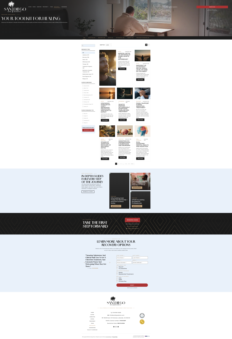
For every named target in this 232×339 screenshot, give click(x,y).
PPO (120, 278)
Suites (29, 6)
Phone (118, 260)
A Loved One (123, 268)
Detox (121, 272)
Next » (132, 163)
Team (51, 6)
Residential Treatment (126, 274)
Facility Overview (92, 329)
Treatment (45, 6)
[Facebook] (114, 327)
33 (128, 163)
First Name (120, 255)
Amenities (39, 6)
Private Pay (122, 281)
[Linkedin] (118, 327)
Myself (121, 266)
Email (134, 260)
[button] (84, 38)
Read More (122, 68)
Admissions (64, 6)
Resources (56, 6)
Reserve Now (88, 130)
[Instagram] (116, 327)
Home (92, 312)
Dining (34, 6)
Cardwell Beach (109, 336)
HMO (120, 279)
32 (126, 163)
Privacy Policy (114, 336)
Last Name (136, 255)
